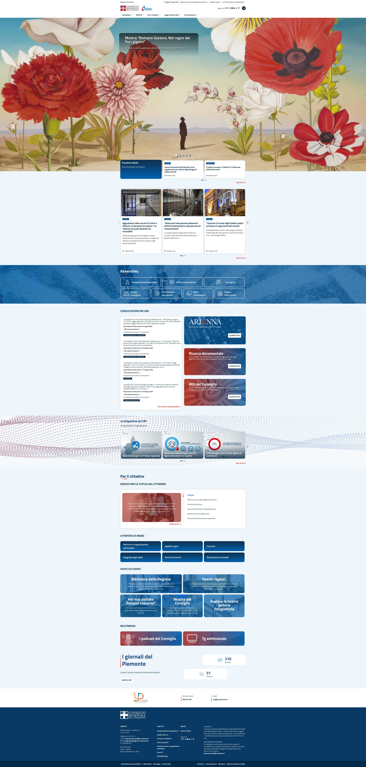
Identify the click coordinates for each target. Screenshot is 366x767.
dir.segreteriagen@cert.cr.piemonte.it (136, 741)
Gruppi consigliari (136, 293)
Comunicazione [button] (190, 15)
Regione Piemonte (127, 2)
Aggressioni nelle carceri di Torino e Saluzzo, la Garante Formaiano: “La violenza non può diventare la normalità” (139, 227)
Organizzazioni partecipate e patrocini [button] (193, 2)
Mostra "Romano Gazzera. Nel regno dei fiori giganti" (157, 40)
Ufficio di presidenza (186, 282)
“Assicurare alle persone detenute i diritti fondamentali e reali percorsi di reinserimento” (182, 225)
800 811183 (187, 699)
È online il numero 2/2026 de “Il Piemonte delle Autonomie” (223, 168)
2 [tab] (179, 155)
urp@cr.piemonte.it (220, 699)
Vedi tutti (241, 182)
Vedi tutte (241, 463)
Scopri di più (235, 335)
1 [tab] (176, 155)
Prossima (364, 94)
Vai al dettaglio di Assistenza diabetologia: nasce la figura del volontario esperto (183, 445)
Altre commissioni (199, 293)
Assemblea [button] (126, 15)
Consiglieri (230, 282)
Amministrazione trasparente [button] (233, 2)
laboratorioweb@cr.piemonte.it (214, 753)
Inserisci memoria (133, 329)
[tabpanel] (183, 94)
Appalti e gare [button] (215, 2)
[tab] (213, 495)
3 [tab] (183, 155)
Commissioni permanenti (168, 293)
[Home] (130, 8)
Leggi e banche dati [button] (171, 15)
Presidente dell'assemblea (144, 282)
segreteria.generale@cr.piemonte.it (137, 738)
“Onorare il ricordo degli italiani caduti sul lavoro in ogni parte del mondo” (224, 224)
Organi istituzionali (230, 293)
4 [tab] (186, 155)
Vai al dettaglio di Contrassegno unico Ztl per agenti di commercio (225, 445)
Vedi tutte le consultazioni (168, 407)
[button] (244, 8)
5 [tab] (189, 155)
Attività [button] (139, 15)
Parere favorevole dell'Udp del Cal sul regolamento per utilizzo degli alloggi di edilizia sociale (181, 169)
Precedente (2, 94)
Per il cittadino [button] (153, 15)
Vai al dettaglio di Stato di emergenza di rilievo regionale (141, 445)
